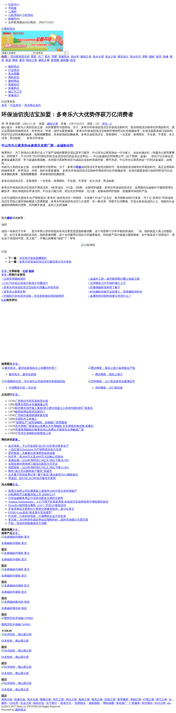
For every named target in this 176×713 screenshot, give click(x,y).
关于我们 (51, 703)
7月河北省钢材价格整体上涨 (33, 433)
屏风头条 (6, 699)
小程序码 (13, 15)
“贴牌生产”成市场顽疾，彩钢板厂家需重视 (41, 422)
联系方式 (65, 703)
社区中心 (13, 4)
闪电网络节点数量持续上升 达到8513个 (32, 494)
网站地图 (108, 703)
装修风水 (63, 56)
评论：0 (107, 123)
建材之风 (85, 56)
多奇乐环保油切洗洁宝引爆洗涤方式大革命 (45, 261)
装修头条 (19, 699)
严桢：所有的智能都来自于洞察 (27, 523)
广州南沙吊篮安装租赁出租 (31, 400)
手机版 (12, 8)
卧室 (73, 60)
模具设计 (123, 56)
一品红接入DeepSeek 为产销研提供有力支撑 (34, 449)
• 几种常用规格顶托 (14, 278)
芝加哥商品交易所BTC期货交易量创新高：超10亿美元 (41, 508)
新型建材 (122, 699)
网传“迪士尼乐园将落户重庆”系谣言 (30, 471)
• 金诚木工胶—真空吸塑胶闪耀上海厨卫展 (114, 278)
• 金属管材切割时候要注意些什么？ (109, 295)
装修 (165, 56)
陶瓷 (15, 60)
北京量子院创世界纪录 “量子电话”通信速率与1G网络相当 (43, 474)
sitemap (171, 703)
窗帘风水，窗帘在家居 (22, 374)
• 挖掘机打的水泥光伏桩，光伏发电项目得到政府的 (33, 295)
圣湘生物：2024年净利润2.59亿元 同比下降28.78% (38, 460)
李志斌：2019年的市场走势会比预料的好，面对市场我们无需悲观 (48, 519)
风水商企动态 (32, 105)
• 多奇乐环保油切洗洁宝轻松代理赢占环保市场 (30, 287)
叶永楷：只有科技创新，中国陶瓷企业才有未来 (37, 516)
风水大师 (98, 56)
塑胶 (54, 56)
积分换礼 (147, 703)
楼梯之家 (45, 699)
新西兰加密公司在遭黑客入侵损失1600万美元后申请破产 (42, 490)
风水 (47, 56)
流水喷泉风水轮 (20, 56)
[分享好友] (8, 102)
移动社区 (38, 703)
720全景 (13, 703)
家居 (8, 60)
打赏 (4, 251)
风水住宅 (135, 56)
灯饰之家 (148, 699)
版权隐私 (94, 703)
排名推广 (121, 703)
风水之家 (110, 56)
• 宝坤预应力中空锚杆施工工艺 (107, 283)
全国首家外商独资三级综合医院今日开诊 (33, 463)
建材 (152, 56)
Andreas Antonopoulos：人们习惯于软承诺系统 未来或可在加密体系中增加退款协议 (58, 501)
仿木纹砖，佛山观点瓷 (15, 640)
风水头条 (32, 699)
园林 (31, 271)
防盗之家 (110, 699)
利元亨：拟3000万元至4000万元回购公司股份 (35, 456)
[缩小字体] (7, 123)
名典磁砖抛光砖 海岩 (14, 608)
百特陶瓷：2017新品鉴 (109, 387)
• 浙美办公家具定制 (14, 291)
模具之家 (31, 60)
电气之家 (161, 699)
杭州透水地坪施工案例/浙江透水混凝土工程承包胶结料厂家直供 (54, 408)
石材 (25, 271)
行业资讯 (15, 105)
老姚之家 (135, 699)
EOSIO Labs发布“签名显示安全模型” (30, 512)
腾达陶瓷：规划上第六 (109, 374)
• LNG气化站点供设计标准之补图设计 (25, 283)
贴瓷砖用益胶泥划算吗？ (30, 411)
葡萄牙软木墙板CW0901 (16, 624)
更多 (5, 271)
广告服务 (134, 703)
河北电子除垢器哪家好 (33, 258)
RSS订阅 (160, 703)
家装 (33, 56)
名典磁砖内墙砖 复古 (14, 543)
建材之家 (52, 123)
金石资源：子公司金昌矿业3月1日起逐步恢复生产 (38, 445)
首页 (4, 105)
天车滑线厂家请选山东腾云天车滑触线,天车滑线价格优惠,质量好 (54, 426)
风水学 (75, 56)
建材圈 (64, 60)
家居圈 (55, 60)
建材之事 (44, 60)
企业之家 (25, 703)
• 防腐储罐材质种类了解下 (104, 287)
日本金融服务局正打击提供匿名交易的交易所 (35, 498)
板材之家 (84, 699)
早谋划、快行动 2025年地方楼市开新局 (32, 478)
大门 (40, 56)
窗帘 (22, 60)
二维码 (12, 11)
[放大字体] (2, 123)
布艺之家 (58, 699)
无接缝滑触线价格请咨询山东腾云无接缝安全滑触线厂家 (49, 429)
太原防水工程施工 (26, 418)
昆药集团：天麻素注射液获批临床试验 (31, 453)
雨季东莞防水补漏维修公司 (31, 404)
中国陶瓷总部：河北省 (22, 387)
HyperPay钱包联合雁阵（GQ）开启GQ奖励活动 (37, 505)
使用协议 (80, 703)
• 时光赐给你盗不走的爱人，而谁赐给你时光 (115, 291)
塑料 (145, 56)
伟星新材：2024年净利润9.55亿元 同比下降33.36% (38, 467)
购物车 (12, 18)
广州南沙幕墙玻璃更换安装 (31, 415)
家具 (159, 56)
